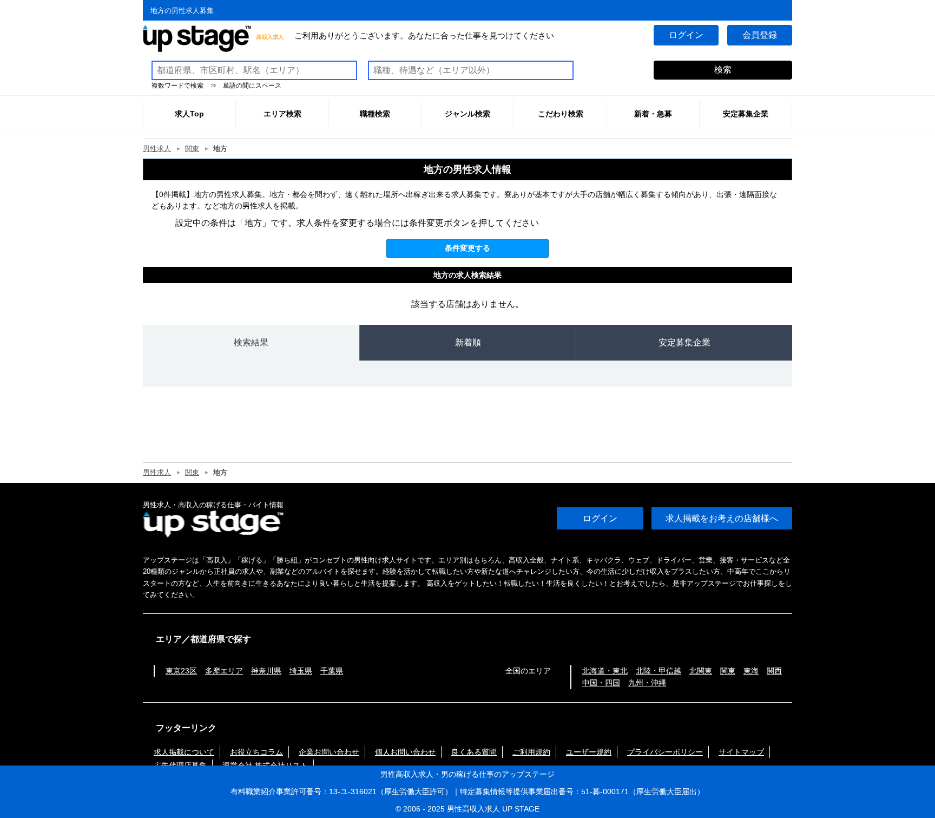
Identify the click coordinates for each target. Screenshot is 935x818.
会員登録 (759, 35)
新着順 (468, 342)
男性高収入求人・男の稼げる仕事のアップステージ (467, 774)
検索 (723, 69)
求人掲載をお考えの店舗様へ (722, 518)
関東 (192, 149)
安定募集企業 (684, 342)
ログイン (686, 35)
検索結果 (251, 342)
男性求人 (157, 149)
